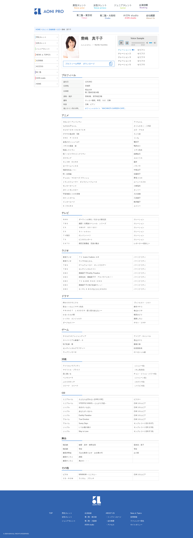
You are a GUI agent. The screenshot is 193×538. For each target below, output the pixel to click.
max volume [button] (155, 43)
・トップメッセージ (113, 517)
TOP (51, 513)
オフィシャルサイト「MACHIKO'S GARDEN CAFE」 (105, 108)
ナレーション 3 (124, 57)
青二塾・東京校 (91, 517)
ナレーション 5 (124, 64)
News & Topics (136, 513)
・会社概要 (110, 521)
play (121, 41)
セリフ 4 (141, 61)
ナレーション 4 (124, 61)
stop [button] (127, 43)
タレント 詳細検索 (48, 29)
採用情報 (133, 517)
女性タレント (67, 517)
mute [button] (147, 43)
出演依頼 (88, 513)
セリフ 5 (141, 64)
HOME (38, 29)
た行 (58, 29)
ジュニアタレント (68, 521)
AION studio (89, 525)
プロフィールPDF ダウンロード (80, 64)
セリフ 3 (141, 57)
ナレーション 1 (124, 50)
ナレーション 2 (124, 53)
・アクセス (110, 525)
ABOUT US (110, 513)
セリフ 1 (141, 50)
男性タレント (67, 513)
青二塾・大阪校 (91, 521)
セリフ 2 (141, 53)
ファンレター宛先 (137, 521)
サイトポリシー (136, 525)
